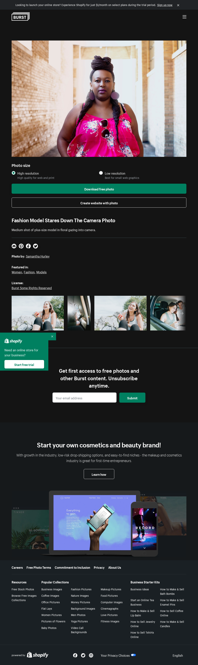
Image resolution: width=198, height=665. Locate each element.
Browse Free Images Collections (24, 597)
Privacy (99, 567)
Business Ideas (140, 589)
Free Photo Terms (38, 567)
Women (17, 271)
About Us (114, 567)
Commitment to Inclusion (72, 567)
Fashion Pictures (81, 589)
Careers (17, 567)
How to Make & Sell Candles (172, 623)
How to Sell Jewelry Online (143, 623)
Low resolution (115, 173)
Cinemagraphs (109, 608)
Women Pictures (51, 615)
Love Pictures (109, 615)
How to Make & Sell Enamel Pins (172, 602)
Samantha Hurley (38, 255)
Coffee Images (50, 595)
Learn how (99, 474)
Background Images (83, 608)
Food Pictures (109, 595)
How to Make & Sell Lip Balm (142, 612)
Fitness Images (110, 621)
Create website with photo (99, 202)
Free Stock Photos (23, 589)
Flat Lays (46, 608)
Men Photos (78, 615)
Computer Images (112, 602)
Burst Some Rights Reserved (32, 287)
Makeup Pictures (111, 589)
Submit (132, 397)
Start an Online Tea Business (142, 602)
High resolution (28, 173)
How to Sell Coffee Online (171, 612)
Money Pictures (80, 602)
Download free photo (99, 188)
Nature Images (80, 595)
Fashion (29, 271)
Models (41, 271)
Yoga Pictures (79, 621)
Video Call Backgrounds (79, 629)
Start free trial (24, 364)
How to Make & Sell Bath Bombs (172, 591)
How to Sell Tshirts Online (142, 634)
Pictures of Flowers (53, 621)
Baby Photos (48, 627)
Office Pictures (50, 602)
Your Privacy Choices (115, 654)
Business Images (51, 589)
